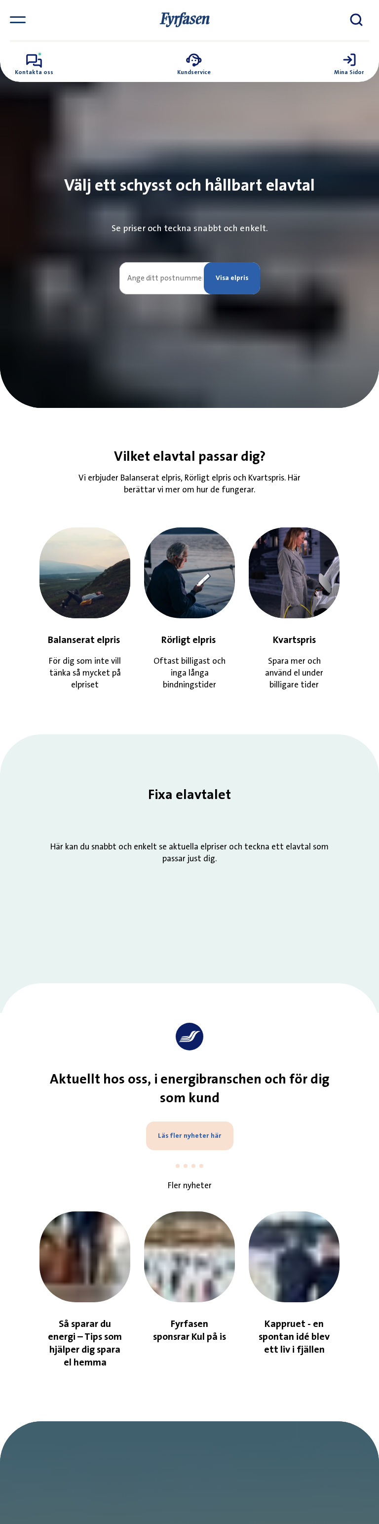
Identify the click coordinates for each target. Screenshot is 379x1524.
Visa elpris (232, 278)
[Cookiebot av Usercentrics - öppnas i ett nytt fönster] (324, 642)
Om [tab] (313, 674)
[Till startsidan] (184, 19)
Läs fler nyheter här (190, 1136)
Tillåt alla (309, 874)
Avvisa (69, 874)
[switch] (143, 833)
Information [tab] (189, 674)
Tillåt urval (190, 874)
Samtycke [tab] (66, 674)
